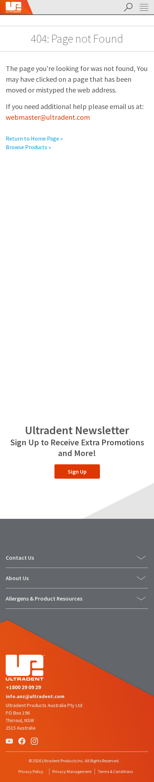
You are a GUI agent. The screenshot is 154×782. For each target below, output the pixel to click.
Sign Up (77, 471)
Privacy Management (72, 771)
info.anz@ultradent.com (35, 696)
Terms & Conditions (115, 771)
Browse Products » (28, 147)
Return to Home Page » (34, 138)
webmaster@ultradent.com (48, 117)
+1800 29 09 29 (23, 687)
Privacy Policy (30, 771)
